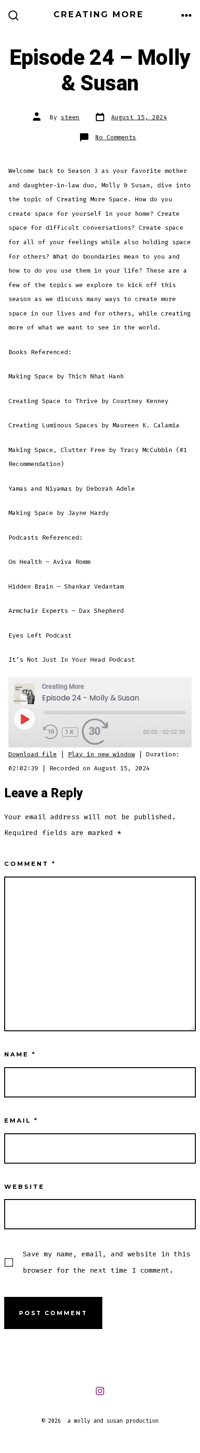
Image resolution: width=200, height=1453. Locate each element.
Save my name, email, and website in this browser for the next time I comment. (106, 1262)
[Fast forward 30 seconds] (97, 732)
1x (70, 731)
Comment (30, 863)
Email (21, 1120)
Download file (32, 754)
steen (70, 117)
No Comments (115, 137)
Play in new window (101, 754)
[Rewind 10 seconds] (50, 732)
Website (24, 1186)
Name (20, 1054)
